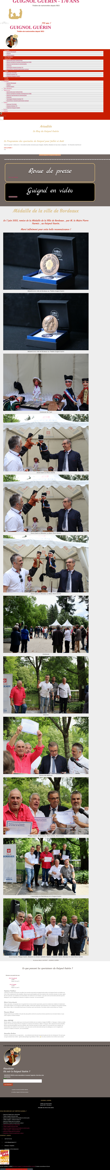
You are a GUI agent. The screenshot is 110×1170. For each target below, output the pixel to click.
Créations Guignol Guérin (13, 76)
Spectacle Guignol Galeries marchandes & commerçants (16, 1117)
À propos (6, 50)
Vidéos (6, 71)
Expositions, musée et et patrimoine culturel (13, 1123)
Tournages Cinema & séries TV (14, 67)
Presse (5, 109)
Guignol (8, 53)
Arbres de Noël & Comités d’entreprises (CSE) (18, 62)
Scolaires (9, 65)
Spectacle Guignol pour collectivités (11, 1114)
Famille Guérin (10, 86)
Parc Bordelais (7, 88)
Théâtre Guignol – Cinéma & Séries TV (12, 1119)
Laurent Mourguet (11, 51)
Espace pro (7, 59)
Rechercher (3, 115)
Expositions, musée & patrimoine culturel (17, 69)
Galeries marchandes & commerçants (16, 64)
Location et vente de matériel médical (20, 1089)
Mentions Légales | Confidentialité (21, 1166)
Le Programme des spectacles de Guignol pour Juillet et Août (34, 141)
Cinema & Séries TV (11, 74)
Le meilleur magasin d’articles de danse (19, 1092)
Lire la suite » (8, 147)
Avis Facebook (13, 978)
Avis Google (13, 984)
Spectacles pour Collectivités (14, 60)
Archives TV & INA (11, 72)
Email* (5, 1078)
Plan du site (32, 1166)
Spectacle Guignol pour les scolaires (11, 1121)
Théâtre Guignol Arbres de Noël (10, 1116)
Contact (6, 79)
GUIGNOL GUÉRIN (30, 27)
